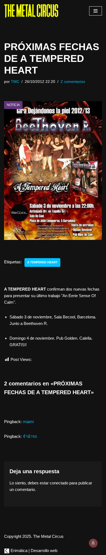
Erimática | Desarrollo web (33, 550)
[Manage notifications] (93, 543)
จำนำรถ (30, 436)
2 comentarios (73, 82)
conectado (59, 483)
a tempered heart (42, 262)
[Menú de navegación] (95, 11)
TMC (15, 82)
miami (28, 421)
